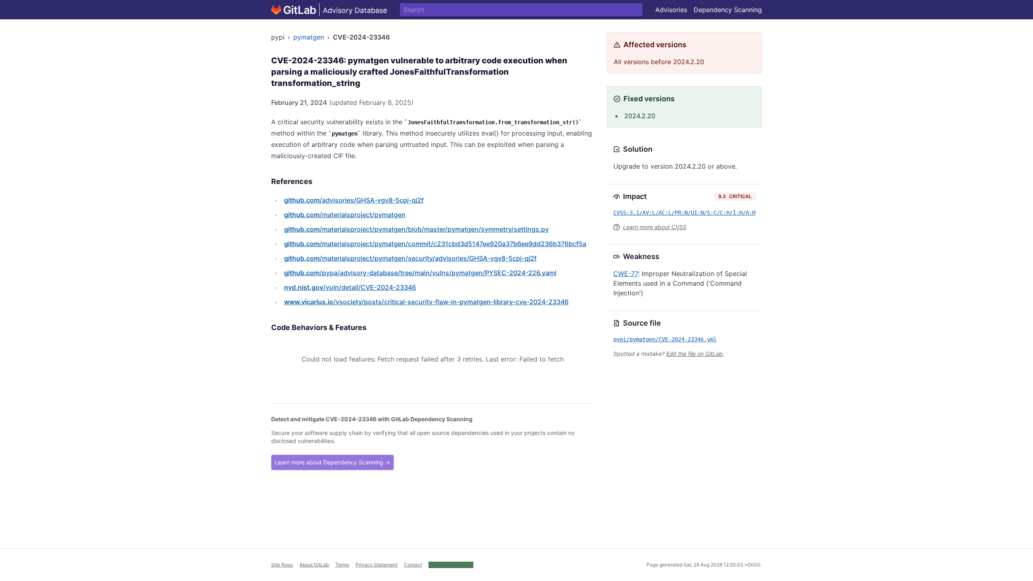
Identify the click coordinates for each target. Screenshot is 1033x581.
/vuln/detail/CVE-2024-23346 (350, 287)
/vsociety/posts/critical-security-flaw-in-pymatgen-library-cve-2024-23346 (426, 302)
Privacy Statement (376, 565)
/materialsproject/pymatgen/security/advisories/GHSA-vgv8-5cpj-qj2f (410, 258)
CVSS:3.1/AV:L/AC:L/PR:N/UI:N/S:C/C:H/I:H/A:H (684, 212)
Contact (413, 565)
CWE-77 (625, 274)
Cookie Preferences (451, 565)
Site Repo (282, 565)
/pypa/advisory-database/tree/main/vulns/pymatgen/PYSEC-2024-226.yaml (420, 273)
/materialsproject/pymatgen (345, 215)
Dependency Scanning (728, 10)
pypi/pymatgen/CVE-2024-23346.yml (665, 339)
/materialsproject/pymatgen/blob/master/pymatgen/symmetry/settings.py (416, 229)
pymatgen (308, 37)
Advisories (671, 10)
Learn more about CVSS (654, 227)
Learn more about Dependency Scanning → (332, 462)
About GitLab (314, 565)
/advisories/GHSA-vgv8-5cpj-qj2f (354, 200)
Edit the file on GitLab (694, 353)
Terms (342, 565)
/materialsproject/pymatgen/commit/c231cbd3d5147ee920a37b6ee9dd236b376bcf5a (435, 244)
